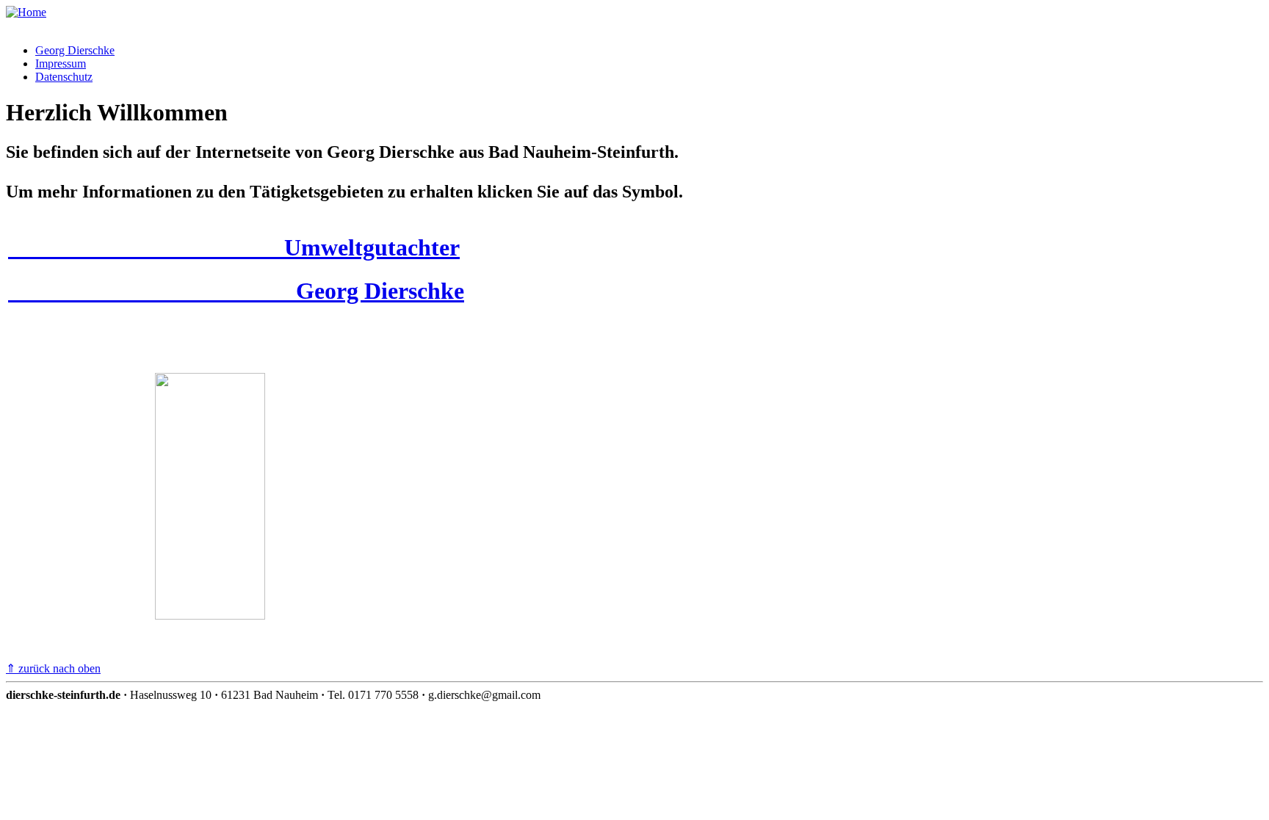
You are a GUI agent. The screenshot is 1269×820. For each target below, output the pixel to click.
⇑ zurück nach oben (53, 668)
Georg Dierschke (75, 50)
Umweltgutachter (234, 247)
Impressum (60, 63)
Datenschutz (64, 76)
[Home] (26, 12)
